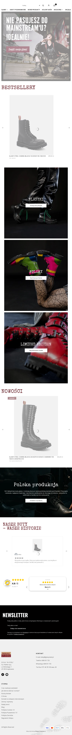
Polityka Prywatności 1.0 (9, 713)
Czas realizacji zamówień (9, 688)
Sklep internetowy (35, 731)
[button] (43, 5)
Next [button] (69, 587)
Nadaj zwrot (5, 704)
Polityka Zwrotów (7, 715)
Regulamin (25, 632)
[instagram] (7, 674)
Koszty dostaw (6, 693)
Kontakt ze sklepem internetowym (12, 699)
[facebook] (2, 674)
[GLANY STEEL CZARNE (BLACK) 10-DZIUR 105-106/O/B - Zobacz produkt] (37, 545)
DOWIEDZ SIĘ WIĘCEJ (36, 500)
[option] (47, 584)
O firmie (4, 696)
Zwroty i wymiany (7, 702)
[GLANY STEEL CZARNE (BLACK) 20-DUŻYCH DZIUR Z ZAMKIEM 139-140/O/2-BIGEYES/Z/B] (36, 426)
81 (14, 586)
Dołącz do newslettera (18, 628)
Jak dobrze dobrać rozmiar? (10, 691)
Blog (2, 707)
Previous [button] (26, 587)
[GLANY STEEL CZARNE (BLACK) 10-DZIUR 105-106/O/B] (31, 125)
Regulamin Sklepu (7, 718)
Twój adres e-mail (12, 625)
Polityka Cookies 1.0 (7, 710)
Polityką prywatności (19, 634)
